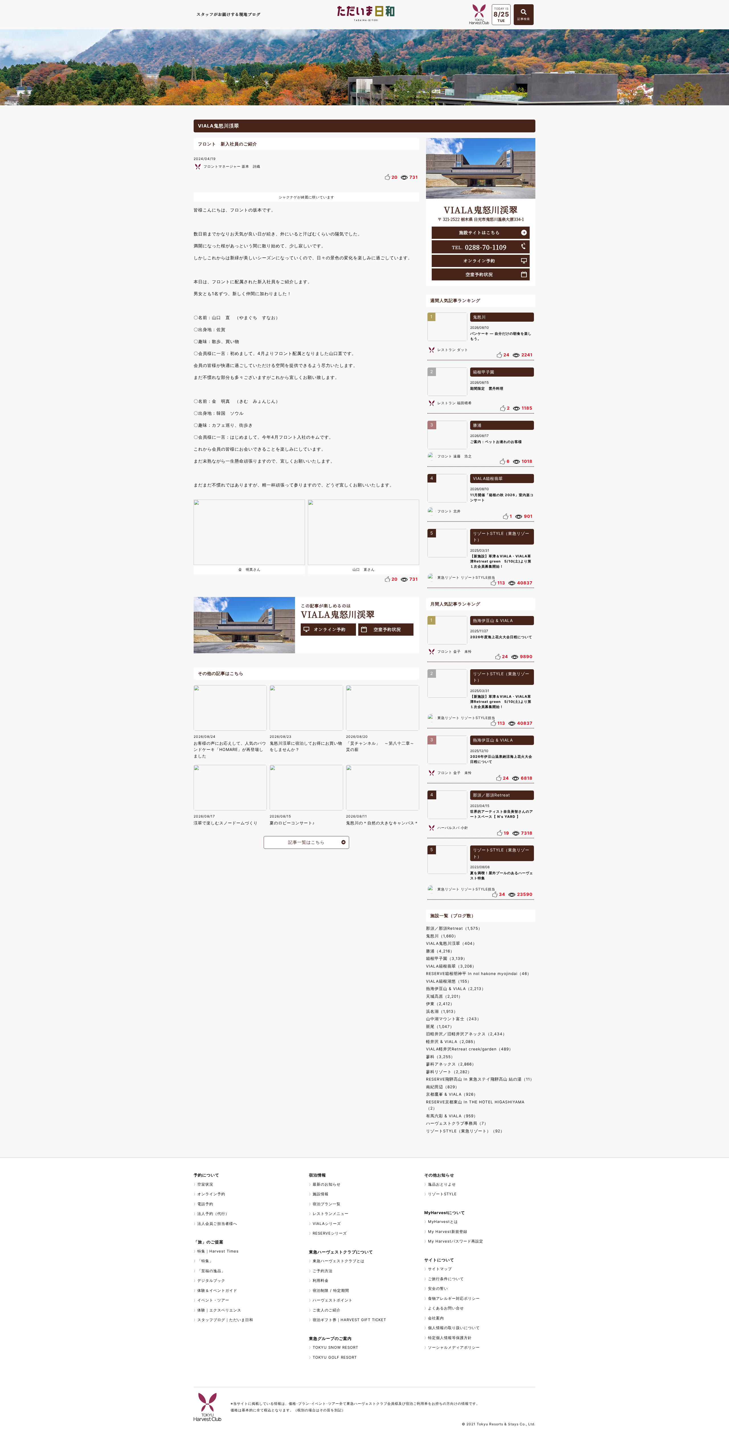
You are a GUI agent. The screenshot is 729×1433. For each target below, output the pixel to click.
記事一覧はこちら (306, 842)
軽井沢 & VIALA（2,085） (452, 1041)
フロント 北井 (449, 511)
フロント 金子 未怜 (454, 651)
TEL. (479, 246)
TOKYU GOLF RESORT (335, 1357)
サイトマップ (440, 1268)
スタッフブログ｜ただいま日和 (225, 1319)
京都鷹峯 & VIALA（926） (452, 1094)
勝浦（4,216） (440, 951)
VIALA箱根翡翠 (488, 478)
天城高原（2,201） (444, 996)
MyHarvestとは (443, 1221)
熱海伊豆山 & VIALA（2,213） (456, 988)
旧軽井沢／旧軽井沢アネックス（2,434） (466, 1034)
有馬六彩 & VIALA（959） (452, 1116)
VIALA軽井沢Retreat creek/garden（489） (469, 1049)
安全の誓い (438, 1288)
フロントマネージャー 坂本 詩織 (232, 166)
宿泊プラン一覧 (327, 1204)
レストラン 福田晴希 (454, 403)
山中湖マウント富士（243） (453, 1019)
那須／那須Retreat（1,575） (454, 928)
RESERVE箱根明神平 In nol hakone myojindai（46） (478, 973)
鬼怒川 (479, 317)
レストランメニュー (331, 1213)
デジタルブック (211, 1280)
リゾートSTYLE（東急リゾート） (501, 536)
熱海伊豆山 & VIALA (493, 620)
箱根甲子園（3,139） (446, 958)
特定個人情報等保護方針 (450, 1337)
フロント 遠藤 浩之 (454, 456)
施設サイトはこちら (479, 232)
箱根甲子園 (483, 371)
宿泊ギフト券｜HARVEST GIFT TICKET (349, 1319)
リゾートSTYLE (442, 1194)
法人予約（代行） (213, 1213)
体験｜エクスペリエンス (219, 1310)
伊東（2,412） (440, 1003)
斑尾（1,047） (440, 1026)
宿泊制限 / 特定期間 (331, 1290)
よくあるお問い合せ (446, 1308)
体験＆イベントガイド (217, 1290)
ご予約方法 (323, 1270)
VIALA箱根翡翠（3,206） (451, 966)
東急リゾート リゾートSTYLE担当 (466, 577)
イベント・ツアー (213, 1300)
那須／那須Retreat (491, 795)
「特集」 (205, 1261)
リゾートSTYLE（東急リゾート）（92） (465, 1131)
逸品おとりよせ (442, 1184)
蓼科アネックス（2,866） (451, 1064)
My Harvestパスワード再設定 (455, 1241)
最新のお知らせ (327, 1184)
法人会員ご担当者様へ (217, 1223)
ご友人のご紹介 (327, 1310)
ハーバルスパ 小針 (452, 828)
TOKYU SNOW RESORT (335, 1347)
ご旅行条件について (446, 1278)
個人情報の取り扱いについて (454, 1327)
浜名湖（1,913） (442, 1011)
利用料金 (321, 1280)
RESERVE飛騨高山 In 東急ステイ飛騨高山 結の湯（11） (480, 1079)
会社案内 (436, 1318)
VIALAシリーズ (327, 1223)
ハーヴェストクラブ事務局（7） (457, 1123)
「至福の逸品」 (211, 1270)
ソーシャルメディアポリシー (454, 1347)
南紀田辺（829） (442, 1087)
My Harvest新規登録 (447, 1231)
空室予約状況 (387, 629)
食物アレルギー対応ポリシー (454, 1298)
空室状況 (205, 1184)
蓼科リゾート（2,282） (449, 1071)
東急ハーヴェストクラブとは (338, 1261)
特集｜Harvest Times (218, 1251)
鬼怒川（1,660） (442, 936)
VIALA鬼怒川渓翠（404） (451, 943)
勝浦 (477, 425)
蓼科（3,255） (440, 1056)
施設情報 (321, 1194)
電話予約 (205, 1204)
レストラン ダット (452, 350)
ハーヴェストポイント (333, 1300)
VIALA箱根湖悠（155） (449, 981)
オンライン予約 (330, 629)
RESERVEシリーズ (330, 1233)
